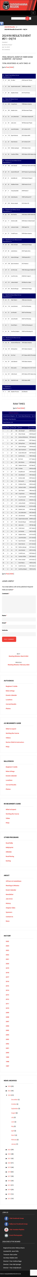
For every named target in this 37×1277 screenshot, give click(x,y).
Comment (5, 593)
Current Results (11, 704)
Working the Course (12, 733)
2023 (7, 950)
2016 (7, 981)
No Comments (6, 49)
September (14, 1108)
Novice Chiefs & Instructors (15, 742)
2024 (7, 946)
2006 (7, 1026)
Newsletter (9, 894)
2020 (7, 963)
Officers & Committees (13, 881)
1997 (7, 1066)
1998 (7, 1061)
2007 (7, 1021)
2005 (7, 1030)
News (7, 921)
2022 (7, 955)
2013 (7, 995)
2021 (7, 959)
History (8, 903)
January (13, 1144)
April (12, 1131)
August (13, 1113)
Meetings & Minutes (12, 885)
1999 (7, 1057)
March (13, 1135)
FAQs (7, 746)
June (12, 1122)
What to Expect (11, 809)
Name (4, 615)
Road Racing (10, 856)
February (14, 1139)
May (12, 1126)
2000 (7, 1052)
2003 (7, 1039)
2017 (7, 977)
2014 (7, 990)
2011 (7, 1003)
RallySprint (9, 847)
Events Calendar (11, 695)
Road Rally (9, 843)
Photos (8, 708)
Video (8, 818)
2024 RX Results (9, 27)
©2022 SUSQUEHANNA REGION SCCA (10, 1273)
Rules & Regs (10, 691)
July (12, 1117)
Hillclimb (9, 852)
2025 (7, 941)
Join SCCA (9, 899)
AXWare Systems (13, 412)
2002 (7, 1044)
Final (7, 67)
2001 (7, 1048)
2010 (7, 1008)
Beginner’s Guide (11, 686)
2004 (7, 1035)
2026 (9, 1086)
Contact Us (9, 916)
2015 (7, 986)
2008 (7, 1017)
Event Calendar (11, 890)
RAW (11, 67)
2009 (7, 1012)
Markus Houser (8, 44)
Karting (8, 861)
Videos (8, 738)
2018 (7, 972)
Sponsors (9, 912)
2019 (7, 968)
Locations (9, 699)
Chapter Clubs (10, 908)
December (14, 1099)
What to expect (11, 729)
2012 (7, 999)
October (13, 1104)
